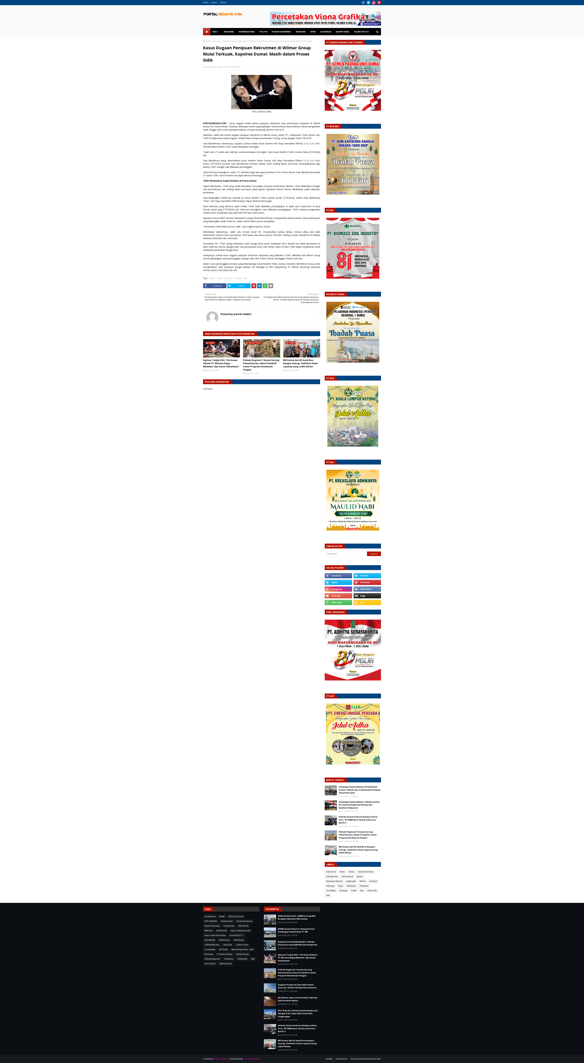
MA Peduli (223, 949)
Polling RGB (242, 959)
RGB (253, 959)
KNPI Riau (209, 930)
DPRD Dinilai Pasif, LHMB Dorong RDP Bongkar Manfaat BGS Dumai (297, 917)
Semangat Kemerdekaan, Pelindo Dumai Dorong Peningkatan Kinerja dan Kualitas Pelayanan (359, 804)
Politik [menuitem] (263, 31)
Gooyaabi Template (252, 1059)
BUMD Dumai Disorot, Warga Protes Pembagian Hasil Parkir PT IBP (296, 930)
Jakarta (360, 876)
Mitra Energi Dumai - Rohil (242, 949)
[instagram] (374, 3)
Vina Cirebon (210, 963)
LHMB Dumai (224, 940)
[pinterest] (379, 3)
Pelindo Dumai (242, 954)
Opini (340, 886)
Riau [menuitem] (215, 31)
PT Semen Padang (224, 954)
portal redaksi (211, 67)
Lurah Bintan (210, 949)
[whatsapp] (338, 602)
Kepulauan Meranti (334, 881)
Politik (353, 890)
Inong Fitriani (229, 926)
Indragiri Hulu (332, 876)
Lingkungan (351, 881)
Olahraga (330, 886)
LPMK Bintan (239, 940)
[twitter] (368, 3)
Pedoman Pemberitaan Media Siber (365, 1059)
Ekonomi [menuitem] (300, 31)
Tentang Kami (341, 1059)
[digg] (367, 595)
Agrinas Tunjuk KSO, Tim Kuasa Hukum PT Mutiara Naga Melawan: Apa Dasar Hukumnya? (221, 363)
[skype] (338, 582)
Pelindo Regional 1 (213, 959)
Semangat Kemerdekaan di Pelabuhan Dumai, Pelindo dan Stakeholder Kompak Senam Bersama (359, 789)
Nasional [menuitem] (229, 31)
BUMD (222, 916)
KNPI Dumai (243, 926)
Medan (363, 881)
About (214, 2)
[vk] (367, 589)
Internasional (347, 876)
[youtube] (338, 595)
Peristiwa (238, 278)
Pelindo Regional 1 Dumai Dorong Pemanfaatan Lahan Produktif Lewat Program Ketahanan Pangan (261, 365)
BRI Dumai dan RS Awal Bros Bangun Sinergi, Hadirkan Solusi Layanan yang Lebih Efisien (300, 363)
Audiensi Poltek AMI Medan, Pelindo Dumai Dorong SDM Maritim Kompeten (297, 943)
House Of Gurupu (212, 926)
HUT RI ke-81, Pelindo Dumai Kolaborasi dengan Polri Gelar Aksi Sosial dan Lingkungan (298, 1013)
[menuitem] (206, 31)
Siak (328, 895)
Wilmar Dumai (225, 963)
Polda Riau (228, 959)
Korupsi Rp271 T (236, 935)
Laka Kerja (227, 944)
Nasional (373, 881)
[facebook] (363, 3)
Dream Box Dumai (244, 921)
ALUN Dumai (210, 916)
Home (205, 2)
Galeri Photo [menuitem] (361, 31)
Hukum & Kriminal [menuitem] (281, 31)
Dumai (212, 278)
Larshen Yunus (242, 944)
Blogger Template (221, 1059)
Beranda (206, 41)
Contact (223, 2)
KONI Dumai (221, 930)
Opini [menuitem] (313, 31)
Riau (214, 41)
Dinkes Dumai (227, 921)
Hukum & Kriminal (224, 278)
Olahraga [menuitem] (325, 31)
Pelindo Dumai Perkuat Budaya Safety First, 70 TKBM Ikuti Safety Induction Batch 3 (358, 819)
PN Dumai (209, 954)
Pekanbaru (351, 886)
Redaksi (329, 1059)
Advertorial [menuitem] (342, 31)
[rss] (367, 602)
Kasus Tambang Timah (240, 930)
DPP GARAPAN (211, 921)
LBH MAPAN (210, 940)
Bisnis (342, 871)
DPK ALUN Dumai (236, 916)
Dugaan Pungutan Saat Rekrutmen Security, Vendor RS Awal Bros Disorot (297, 986)
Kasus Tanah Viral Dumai (215, 935)
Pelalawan (364, 886)
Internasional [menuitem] (247, 31)
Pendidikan (331, 890)
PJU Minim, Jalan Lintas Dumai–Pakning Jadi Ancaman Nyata (297, 999)
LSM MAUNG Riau (212, 944)
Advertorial (331, 871)
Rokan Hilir (372, 890)
